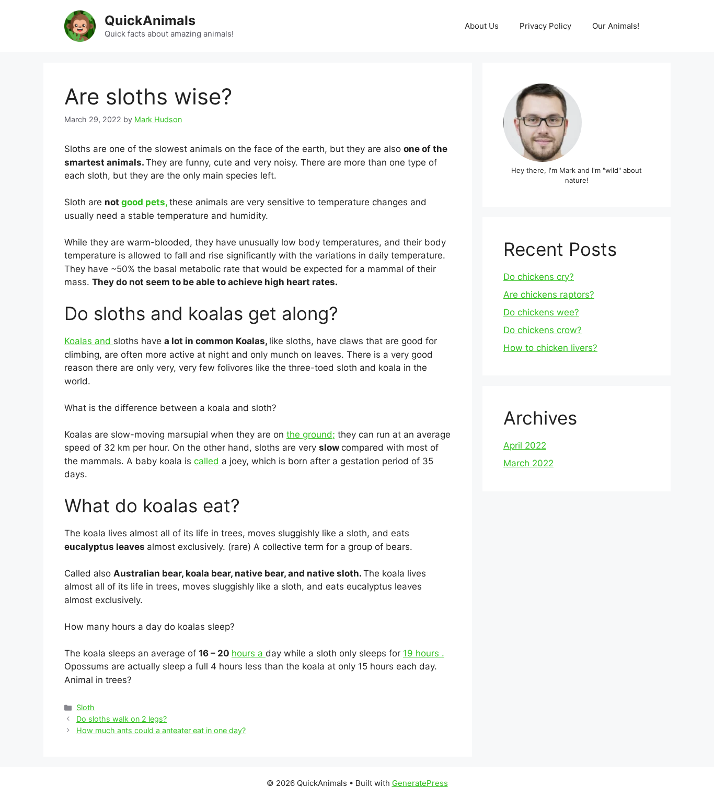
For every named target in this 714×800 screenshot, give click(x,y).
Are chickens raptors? (548, 294)
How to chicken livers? (550, 348)
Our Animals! (615, 26)
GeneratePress (420, 783)
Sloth (85, 707)
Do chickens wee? (541, 312)
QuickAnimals (150, 20)
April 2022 (524, 445)
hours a (249, 653)
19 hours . (423, 653)
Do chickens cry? (538, 277)
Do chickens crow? (542, 330)
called (208, 461)
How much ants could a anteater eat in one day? (161, 730)
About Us (482, 26)
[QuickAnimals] (80, 25)
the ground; (310, 434)
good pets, (145, 202)
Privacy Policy (545, 26)
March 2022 (528, 463)
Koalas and (88, 341)
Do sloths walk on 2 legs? (121, 718)
